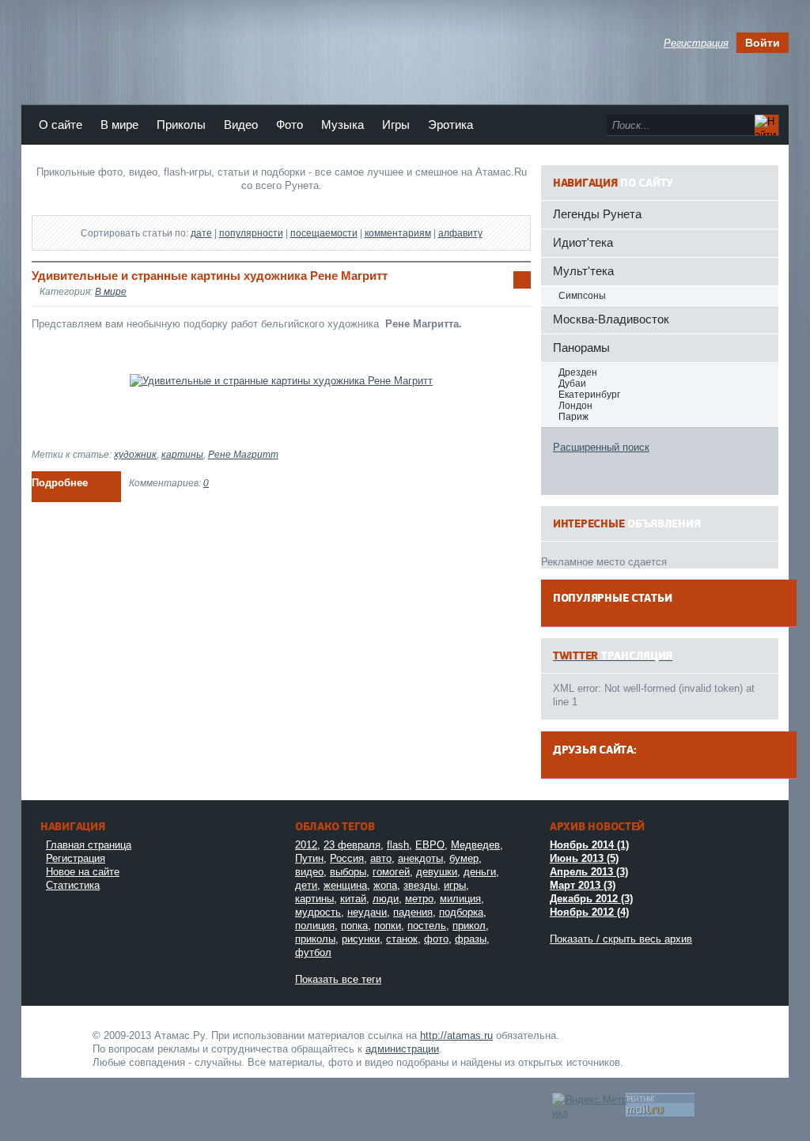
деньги (480, 872)
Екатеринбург (589, 394)
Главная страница (88, 845)
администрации (402, 1049)
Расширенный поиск (601, 447)
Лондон (575, 405)
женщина (345, 885)
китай (353, 899)
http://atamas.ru (456, 1035)
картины (182, 454)
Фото (289, 124)
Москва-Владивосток (611, 319)
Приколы (181, 124)
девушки (436, 872)
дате (201, 233)
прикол (469, 925)
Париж (573, 416)
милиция (460, 899)
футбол (313, 952)
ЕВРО (430, 845)
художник (135, 454)
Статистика (73, 885)
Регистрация (75, 858)
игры (455, 885)
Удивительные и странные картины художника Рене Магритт (210, 275)
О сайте (60, 124)
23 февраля (352, 845)
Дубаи (572, 383)
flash (398, 845)
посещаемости (324, 233)
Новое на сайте (82, 872)
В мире (119, 124)
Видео (241, 124)
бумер (464, 858)
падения (413, 912)
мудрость (318, 912)
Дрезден (577, 372)
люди (386, 899)
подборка (461, 912)
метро (419, 899)
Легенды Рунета (597, 214)
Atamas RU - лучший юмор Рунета (142, 39)
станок (402, 939)
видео (309, 872)
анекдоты (420, 858)
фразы (470, 939)
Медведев (475, 845)
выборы (348, 872)
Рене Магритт (243, 454)
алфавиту (460, 233)
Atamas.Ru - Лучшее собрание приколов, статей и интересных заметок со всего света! (61, 1034)
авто (381, 858)
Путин (309, 858)
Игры (396, 124)
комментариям (398, 233)
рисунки (361, 939)
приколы (315, 939)
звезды (420, 885)
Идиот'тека (583, 242)
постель (426, 925)
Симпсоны (582, 295)
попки (387, 925)
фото (436, 939)
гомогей (391, 872)
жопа (385, 885)
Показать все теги (338, 979)
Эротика (450, 124)
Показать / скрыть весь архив (621, 939)
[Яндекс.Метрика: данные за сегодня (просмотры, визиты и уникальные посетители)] (591, 1106)
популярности (251, 233)
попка (354, 925)
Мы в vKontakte (317, 46)
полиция (315, 925)
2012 (306, 845)
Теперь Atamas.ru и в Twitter (290, 46)
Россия (347, 858)
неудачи (367, 912)
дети (306, 885)
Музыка (342, 124)
